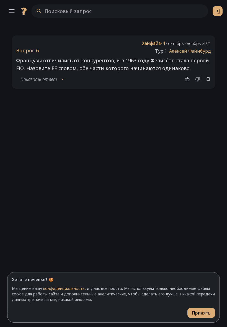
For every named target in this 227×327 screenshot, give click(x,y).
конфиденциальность (64, 288)
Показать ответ (42, 79)
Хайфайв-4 (153, 43)
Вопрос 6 (27, 50)
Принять (201, 313)
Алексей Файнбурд (190, 51)
